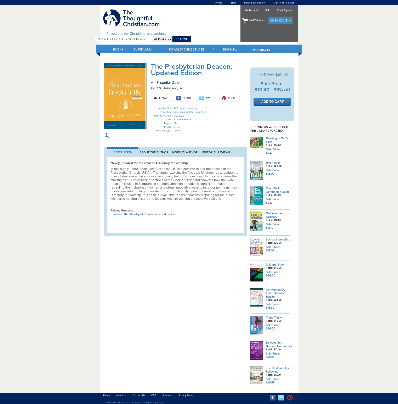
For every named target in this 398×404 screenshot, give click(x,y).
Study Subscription (254, 2)
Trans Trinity (274, 317)
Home (218, 2)
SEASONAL (230, 49)
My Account (251, 10)
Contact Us (139, 395)
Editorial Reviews (216, 152)
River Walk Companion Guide (278, 190)
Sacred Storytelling (278, 239)
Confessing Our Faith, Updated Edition (276, 293)
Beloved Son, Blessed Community (279, 344)
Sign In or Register (283, 2)
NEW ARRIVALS (260, 50)
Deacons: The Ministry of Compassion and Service (143, 214)
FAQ (153, 395)
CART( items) (257, 20)
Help (267, 10)
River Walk (273, 163)
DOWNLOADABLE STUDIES (186, 49)
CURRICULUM (142, 49)
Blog (233, 2)
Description (122, 152)
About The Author (154, 152)
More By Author (185, 152)
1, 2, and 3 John (276, 264)
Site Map (167, 395)
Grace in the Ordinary (274, 215)
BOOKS (118, 49)
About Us (121, 395)
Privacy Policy (186, 395)
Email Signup (284, 10)
